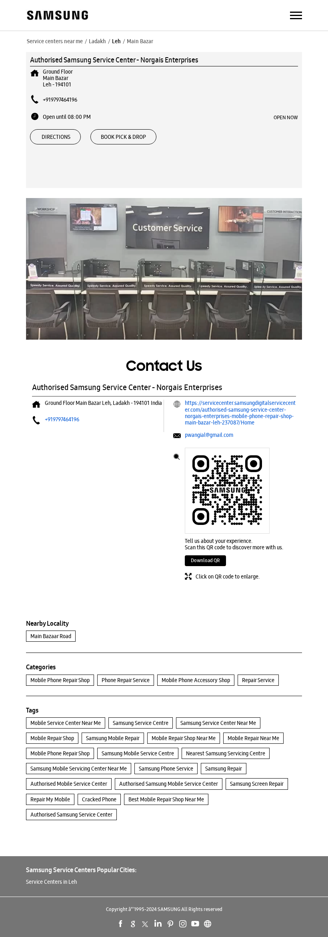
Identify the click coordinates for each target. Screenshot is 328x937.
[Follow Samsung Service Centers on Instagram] (182, 923)
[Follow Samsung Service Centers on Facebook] (120, 923)
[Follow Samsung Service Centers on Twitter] (145, 923)
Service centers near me (55, 41)
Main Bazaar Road (50, 636)
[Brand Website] (207, 923)
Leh (116, 41)
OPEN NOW (286, 117)
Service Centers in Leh (51, 881)
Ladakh (97, 41)
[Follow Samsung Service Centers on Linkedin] (158, 923)
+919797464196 (60, 99)
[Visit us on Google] (133, 923)
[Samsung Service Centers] (57, 16)
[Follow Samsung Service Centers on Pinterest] (170, 923)
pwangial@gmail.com (209, 434)
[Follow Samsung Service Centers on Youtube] (195, 923)
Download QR (205, 560)
